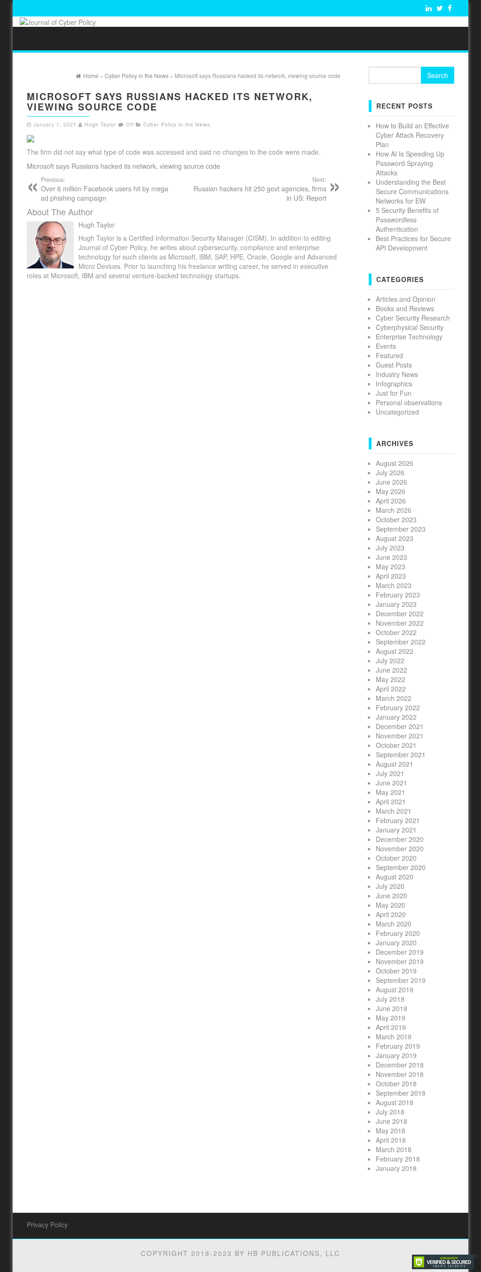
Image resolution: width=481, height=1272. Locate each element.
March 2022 (393, 698)
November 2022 (400, 623)
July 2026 (390, 472)
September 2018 (401, 1093)
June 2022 (391, 670)
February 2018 (398, 1158)
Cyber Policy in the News (176, 124)
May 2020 (390, 905)
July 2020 (390, 886)
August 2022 (394, 651)
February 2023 (398, 594)
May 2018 (390, 1130)
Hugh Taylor (100, 124)
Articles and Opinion (405, 299)
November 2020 (400, 848)
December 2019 (400, 952)
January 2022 (396, 717)
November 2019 (400, 961)
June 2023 (391, 557)
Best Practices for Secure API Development (413, 243)
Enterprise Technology (409, 336)
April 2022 (391, 688)
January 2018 (396, 1168)
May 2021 (390, 792)
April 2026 (391, 500)
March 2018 (393, 1149)
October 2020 (396, 858)
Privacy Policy (47, 1224)
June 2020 (391, 895)
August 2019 (394, 989)
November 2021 (400, 735)
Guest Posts (394, 364)
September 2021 (401, 754)
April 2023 (391, 576)
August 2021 (394, 764)
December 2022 (400, 613)
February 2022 (398, 707)
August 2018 (394, 1102)
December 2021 (400, 726)
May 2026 (390, 491)
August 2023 (394, 538)
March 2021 (393, 811)
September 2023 (401, 529)
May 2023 (390, 566)
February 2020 (398, 933)
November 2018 (400, 1074)
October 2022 (396, 632)
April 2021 (391, 801)
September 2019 (401, 980)
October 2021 (396, 745)
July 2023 (390, 547)
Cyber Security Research (413, 317)
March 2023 (393, 585)
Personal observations (409, 402)
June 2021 (391, 782)
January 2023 (396, 604)
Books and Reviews (405, 308)
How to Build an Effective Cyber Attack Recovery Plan (412, 135)
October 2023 (396, 519)
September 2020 (401, 867)
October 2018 (396, 1083)
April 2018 (391, 1140)
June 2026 (391, 482)
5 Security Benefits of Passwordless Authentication (407, 219)
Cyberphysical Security (409, 327)
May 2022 (390, 679)
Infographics (394, 383)
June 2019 (391, 1008)
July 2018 (390, 1111)
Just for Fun (393, 393)
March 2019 (393, 1036)
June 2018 (391, 1121)
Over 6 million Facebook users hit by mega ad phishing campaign (104, 189)
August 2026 (394, 463)
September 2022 (401, 641)
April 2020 (391, 914)
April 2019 (391, 1027)
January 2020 (396, 942)
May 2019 (390, 1017)
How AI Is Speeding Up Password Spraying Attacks (410, 163)
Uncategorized (397, 411)
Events (386, 346)
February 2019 (398, 1046)
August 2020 (394, 876)
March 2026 (393, 510)
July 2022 (390, 660)
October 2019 (396, 970)
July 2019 (390, 999)
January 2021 (396, 829)
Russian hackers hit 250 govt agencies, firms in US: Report (260, 189)
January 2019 (396, 1055)
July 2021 (390, 773)
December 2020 (400, 839)
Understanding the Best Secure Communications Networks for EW (412, 191)
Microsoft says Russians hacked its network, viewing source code (123, 166)
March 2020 (393, 923)
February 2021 (398, 820)
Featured (389, 355)
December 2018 (400, 1064)
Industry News (397, 374)
